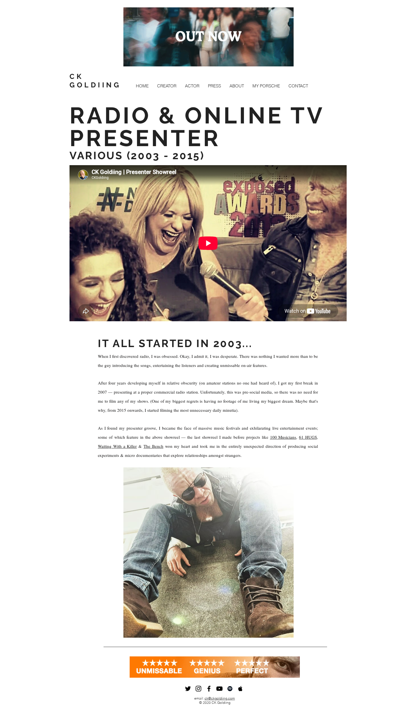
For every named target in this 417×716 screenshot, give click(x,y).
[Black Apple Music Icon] (240, 688)
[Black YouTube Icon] (219, 688)
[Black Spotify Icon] (230, 688)
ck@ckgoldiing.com (220, 698)
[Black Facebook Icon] (209, 688)
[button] (167, 85)
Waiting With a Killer (117, 446)
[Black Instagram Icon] (198, 688)
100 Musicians (283, 437)
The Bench (153, 446)
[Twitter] (188, 688)
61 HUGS (308, 437)
